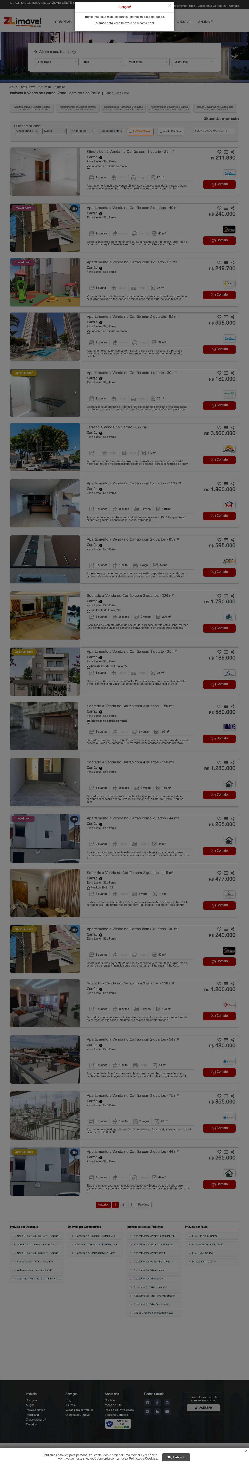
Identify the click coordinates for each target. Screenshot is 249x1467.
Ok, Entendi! (176, 1457)
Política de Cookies (143, 1458)
